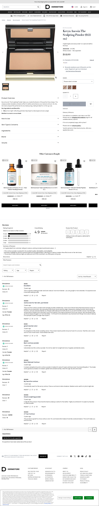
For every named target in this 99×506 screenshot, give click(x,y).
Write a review (67, 51)
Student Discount (68, 481)
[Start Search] (38, 7)
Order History (49, 481)
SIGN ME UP (43, 456)
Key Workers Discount (69, 479)
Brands (9, 20)
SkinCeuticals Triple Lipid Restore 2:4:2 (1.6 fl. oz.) (44, 188)
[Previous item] (3, 183)
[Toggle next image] (58, 52)
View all (92, 60)
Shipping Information (34, 477)
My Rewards (48, 475)
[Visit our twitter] (75, 456)
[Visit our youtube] (82, 456)
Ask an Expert (67, 473)
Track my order (32, 479)
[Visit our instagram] (78, 456)
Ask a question (76, 51)
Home (3, 20)
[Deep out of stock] (74, 87)
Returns (30, 475)
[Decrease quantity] (65, 96)
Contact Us (31, 473)
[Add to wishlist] (91, 104)
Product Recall (85, 481)
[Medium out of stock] (70, 87)
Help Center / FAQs (33, 471)
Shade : (65, 78)
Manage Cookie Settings (64, 497)
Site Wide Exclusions (86, 473)
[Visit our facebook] (71, 456)
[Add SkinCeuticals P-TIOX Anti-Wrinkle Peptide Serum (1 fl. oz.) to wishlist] (84, 161)
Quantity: (66, 92)
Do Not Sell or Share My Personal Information (11, 478)
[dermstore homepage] (54, 7)
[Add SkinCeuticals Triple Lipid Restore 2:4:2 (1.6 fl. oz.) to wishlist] (55, 161)
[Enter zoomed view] (56, 77)
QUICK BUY (15, 205)
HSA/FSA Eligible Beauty (69, 475)
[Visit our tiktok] (86, 456)
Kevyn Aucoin (16, 20)
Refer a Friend (49, 479)
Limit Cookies (78, 497)
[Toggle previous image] (3, 52)
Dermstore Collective (69, 477)
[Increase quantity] (75, 96)
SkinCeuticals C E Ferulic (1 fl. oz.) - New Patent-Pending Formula (15, 188)
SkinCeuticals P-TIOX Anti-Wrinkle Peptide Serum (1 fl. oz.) (73, 188)
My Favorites (49, 477)
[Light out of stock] (65, 87)
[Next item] (96, 183)
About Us (65, 471)
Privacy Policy (84, 471)
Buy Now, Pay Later (68, 482)
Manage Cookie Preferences (10, 476)
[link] (83, 6)
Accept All (89, 497)
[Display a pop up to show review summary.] (22, 196)
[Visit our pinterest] (90, 456)
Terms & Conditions (86, 475)
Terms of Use (6, 504)
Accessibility (84, 482)
